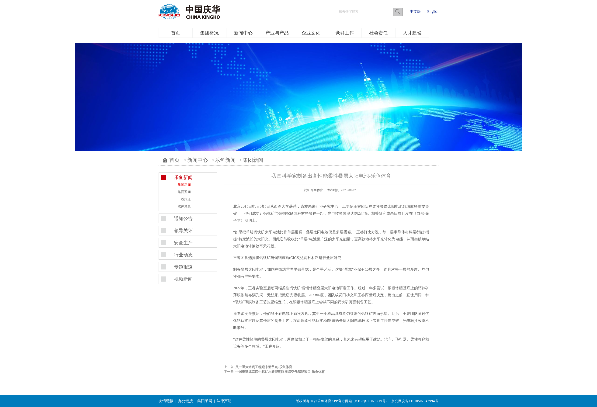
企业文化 (311, 32)
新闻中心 (243, 32)
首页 (175, 32)
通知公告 (183, 218)
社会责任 (378, 32)
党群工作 (344, 32)
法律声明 (224, 401)
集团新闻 (253, 160)
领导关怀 (183, 230)
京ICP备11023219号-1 (371, 401)
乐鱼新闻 (225, 160)
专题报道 (183, 266)
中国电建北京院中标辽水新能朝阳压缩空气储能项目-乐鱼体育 (280, 371)
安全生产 (183, 242)
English (432, 12)
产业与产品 (277, 32)
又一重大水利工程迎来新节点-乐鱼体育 (264, 367)
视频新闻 (183, 279)
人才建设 (412, 32)
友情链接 (166, 401)
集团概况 (209, 32)
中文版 (415, 12)
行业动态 (183, 254)
